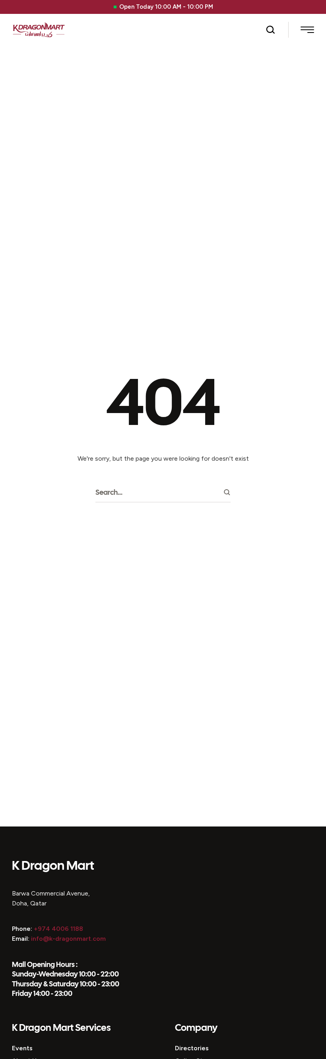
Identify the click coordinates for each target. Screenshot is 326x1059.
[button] (270, 29)
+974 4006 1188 (58, 928)
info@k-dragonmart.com (68, 938)
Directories (192, 1048)
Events (22, 1048)
